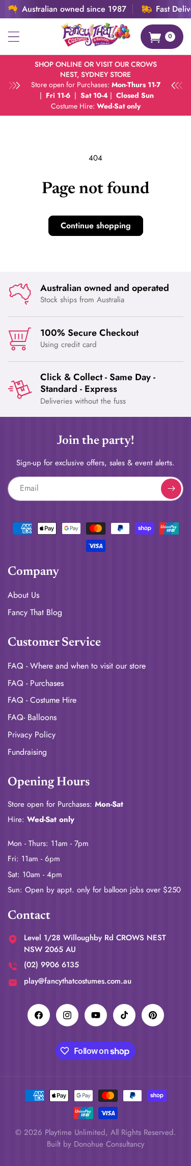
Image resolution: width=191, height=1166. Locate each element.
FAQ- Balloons (32, 717)
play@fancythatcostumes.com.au (77, 981)
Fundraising (27, 752)
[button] (14, 36)
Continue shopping (96, 225)
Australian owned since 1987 (74, 9)
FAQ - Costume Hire (42, 700)
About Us (23, 595)
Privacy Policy (32, 734)
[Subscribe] (171, 489)
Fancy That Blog (35, 612)
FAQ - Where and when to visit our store (77, 666)
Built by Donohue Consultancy (96, 1144)
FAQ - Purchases (36, 683)
